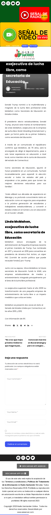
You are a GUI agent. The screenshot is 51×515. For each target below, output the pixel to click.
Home (8, 46)
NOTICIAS (15, 46)
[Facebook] (3, 3)
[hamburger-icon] (47, 65)
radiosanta (16, 88)
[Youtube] (13, 3)
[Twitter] (18, 3)
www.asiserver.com (25, 512)
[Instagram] (8, 3)
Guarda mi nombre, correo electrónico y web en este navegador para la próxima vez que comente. (24, 434)
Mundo (25, 46)
